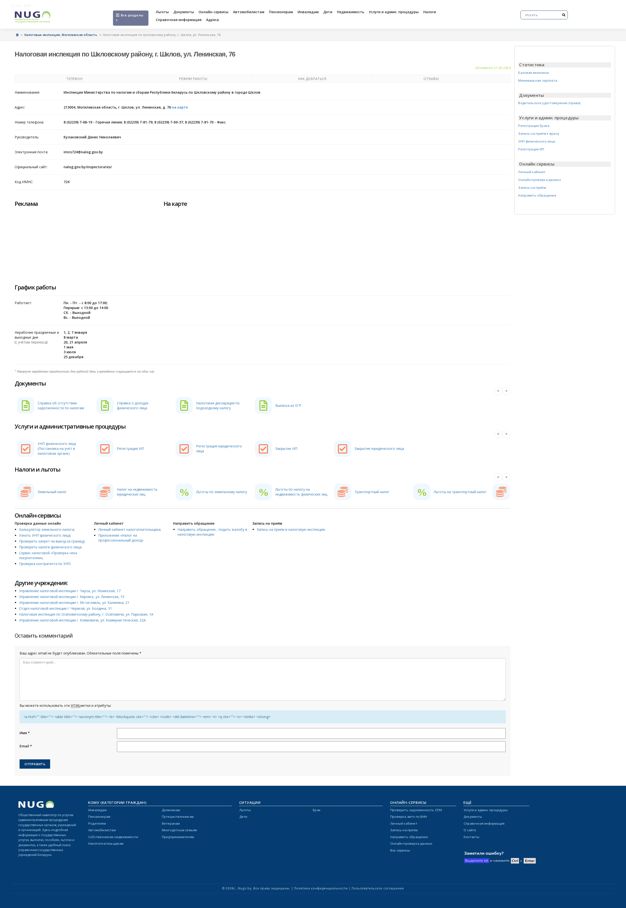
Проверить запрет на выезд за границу (51, 541)
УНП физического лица (536, 141)
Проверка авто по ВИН (408, 816)
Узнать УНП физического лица (44, 535)
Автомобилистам (248, 12)
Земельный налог (52, 491)
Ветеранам (171, 823)
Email (26, 746)
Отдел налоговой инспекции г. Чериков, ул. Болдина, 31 (65, 608)
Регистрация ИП (130, 448)
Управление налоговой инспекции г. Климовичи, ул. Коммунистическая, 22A (82, 620)
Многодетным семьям (179, 830)
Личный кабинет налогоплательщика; (129, 529)
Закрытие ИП (286, 448)
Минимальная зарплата (537, 80)
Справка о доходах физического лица (132, 405)
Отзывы (431, 78)
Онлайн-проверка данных (539, 179)
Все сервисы (400, 850)
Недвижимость (350, 12)
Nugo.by (244, 888)
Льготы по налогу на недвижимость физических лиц (301, 492)
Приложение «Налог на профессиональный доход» (121, 538)
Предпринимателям (178, 837)
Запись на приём (532, 187)
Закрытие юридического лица (379, 448)
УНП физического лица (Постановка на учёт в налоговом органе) (57, 448)
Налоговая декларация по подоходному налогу (218, 405)
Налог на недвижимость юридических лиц (137, 492)
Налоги (429, 12)
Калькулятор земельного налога (46, 529)
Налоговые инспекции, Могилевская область (60, 35)
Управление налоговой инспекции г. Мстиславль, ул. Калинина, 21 (74, 602)
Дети (327, 12)
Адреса (212, 19)
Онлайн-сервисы (213, 12)
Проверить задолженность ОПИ (416, 810)
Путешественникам (178, 816)
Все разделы (132, 15)
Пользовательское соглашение (378, 888)
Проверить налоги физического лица (50, 547)
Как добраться (312, 78)
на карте (180, 107)
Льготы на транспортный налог (460, 491)
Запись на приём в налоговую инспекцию (291, 529)
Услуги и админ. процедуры (394, 12)
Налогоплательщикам (106, 843)
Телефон (74, 78)
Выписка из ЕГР (288, 405)
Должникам (171, 810)
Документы (183, 12)
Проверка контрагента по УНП (44, 563)
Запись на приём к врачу (538, 133)
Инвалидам (308, 12)
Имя (25, 733)
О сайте (470, 830)
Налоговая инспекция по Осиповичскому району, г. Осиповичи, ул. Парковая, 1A (86, 614)
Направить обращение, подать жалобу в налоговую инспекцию (212, 532)
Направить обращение (537, 195)
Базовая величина (533, 72)
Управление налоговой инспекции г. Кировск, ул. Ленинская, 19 (71, 596)
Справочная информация (178, 19)
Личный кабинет (532, 172)
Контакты (472, 837)
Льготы (162, 12)
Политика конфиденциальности (321, 888)
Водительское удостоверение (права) (549, 103)
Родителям (97, 823)
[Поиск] (564, 15)
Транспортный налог (372, 491)
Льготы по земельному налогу (221, 491)
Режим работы (193, 78)
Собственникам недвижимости (113, 837)
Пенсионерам (281, 12)
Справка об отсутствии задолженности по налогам (61, 405)
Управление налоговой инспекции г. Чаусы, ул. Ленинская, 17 (70, 590)
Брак (317, 810)
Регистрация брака (533, 125)
